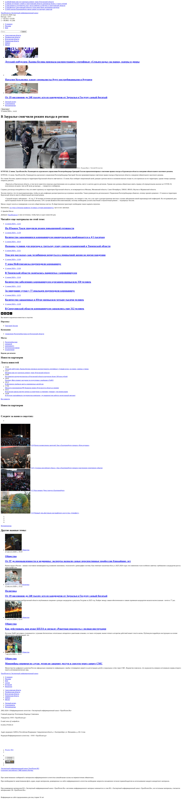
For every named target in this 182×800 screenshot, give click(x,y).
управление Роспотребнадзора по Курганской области (24, 334)
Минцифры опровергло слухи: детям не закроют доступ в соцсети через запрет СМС (53, 663)
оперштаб (8, 344)
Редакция (8, 685)
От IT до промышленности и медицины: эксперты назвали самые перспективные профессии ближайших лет (68, 561)
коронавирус (9, 346)
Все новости (5, 399)
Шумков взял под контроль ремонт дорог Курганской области (27, 373)
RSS (6, 28)
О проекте (8, 24)
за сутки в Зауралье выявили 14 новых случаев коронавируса (31, 208)
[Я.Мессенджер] (8, 313)
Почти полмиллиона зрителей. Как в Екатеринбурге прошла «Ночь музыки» (61, 445)
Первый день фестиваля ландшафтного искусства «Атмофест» (56, 513)
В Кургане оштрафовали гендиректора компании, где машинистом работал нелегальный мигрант (40, 395)
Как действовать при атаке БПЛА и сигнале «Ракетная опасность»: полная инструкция (55, 628)
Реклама (8, 26)
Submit (24, 31)
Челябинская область (12, 37)
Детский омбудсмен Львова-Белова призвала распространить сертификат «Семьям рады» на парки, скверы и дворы (47, 369)
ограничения (9, 350)
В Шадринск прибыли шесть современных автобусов (24, 384)
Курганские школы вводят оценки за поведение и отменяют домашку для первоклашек (36, 392)
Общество (25, 550)
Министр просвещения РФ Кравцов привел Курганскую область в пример (32, 388)
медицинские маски (12, 348)
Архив (7, 683)
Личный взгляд (10, 102)
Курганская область (12, 39)
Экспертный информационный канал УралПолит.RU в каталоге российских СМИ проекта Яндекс (20, 769)
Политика (25, 584)
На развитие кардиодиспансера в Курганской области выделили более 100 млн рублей (36, 376)
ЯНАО (7, 45)
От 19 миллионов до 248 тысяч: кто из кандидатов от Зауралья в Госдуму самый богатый (56, 596)
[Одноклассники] (5, 313)
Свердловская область (13, 35)
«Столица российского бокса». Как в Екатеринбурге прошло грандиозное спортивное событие (68, 468)
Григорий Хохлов (11, 326)
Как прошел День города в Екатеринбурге (49, 490)
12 (33, 490)
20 (33, 445)
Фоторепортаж (10, 105)
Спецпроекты (10, 103)
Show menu (5, 109)
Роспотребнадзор (11, 342)
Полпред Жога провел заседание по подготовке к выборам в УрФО (29, 380)
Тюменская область (12, 41)
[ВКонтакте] (2, 313)
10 (33, 513)
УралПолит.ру (13, 215)
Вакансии (8, 686)
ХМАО (7, 43)
